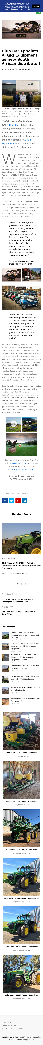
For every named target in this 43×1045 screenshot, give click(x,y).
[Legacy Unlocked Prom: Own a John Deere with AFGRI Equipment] (5, 679)
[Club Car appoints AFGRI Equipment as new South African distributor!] (5, 500)
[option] (21, 549)
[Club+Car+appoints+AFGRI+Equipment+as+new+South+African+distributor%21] (11, 500)
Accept (36, 6)
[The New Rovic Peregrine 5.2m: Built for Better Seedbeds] (5, 668)
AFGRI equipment (13, 493)
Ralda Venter (24, 69)
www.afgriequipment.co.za (21, 469)
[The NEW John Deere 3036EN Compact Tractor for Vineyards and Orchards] (5, 635)
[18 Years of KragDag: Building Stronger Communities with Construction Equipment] (5, 646)
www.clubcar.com (18, 463)
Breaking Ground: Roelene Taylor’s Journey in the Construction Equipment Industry (24, 657)
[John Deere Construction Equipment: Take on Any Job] (5, 701)
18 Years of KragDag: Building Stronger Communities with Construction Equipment (26, 646)
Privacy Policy (7, 1022)
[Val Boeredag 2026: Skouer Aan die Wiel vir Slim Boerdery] (5, 690)
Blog (3, 558)
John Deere (10, 558)
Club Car (14, 125)
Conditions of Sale (9, 1026)
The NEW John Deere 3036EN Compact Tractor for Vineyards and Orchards (21, 565)
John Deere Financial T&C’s (12, 1029)
